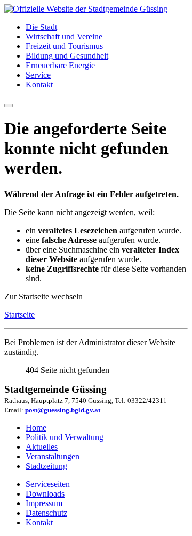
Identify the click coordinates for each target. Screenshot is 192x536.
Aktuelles (42, 446)
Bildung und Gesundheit (67, 55)
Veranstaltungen (52, 456)
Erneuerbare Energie (60, 65)
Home (36, 427)
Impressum (44, 503)
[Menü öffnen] (8, 105)
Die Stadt (41, 26)
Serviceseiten (48, 484)
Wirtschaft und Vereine (64, 36)
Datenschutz (46, 512)
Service (38, 74)
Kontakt (39, 84)
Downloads (45, 493)
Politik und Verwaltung (64, 437)
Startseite (19, 314)
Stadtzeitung (46, 465)
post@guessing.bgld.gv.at (62, 410)
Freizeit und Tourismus (64, 46)
